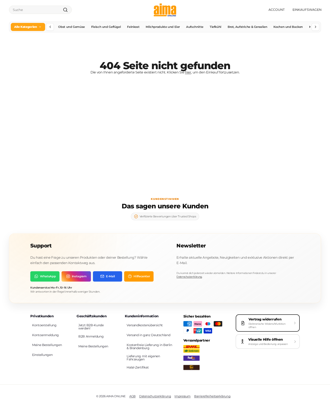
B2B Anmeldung (90, 336)
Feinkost (133, 27)
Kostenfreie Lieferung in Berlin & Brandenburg (149, 346)
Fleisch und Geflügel (106, 27)
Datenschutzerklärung (189, 276)
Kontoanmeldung (45, 335)
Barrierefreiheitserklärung (212, 396)
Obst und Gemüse (71, 27)
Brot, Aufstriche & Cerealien (247, 27)
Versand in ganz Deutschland (148, 335)
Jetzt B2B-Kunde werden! (90, 326)
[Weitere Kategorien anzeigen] (315, 27)
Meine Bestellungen (47, 345)
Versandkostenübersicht (145, 325)
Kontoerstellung (44, 325)
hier (188, 72)
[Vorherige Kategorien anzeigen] (50, 27)
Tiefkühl (215, 27)
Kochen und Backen (288, 27)
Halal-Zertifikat (138, 367)
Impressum (182, 396)
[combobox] (40, 10)
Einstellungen (42, 355)
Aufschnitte (194, 27)
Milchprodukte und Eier (163, 27)
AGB (132, 396)
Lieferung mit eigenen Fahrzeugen (143, 357)
